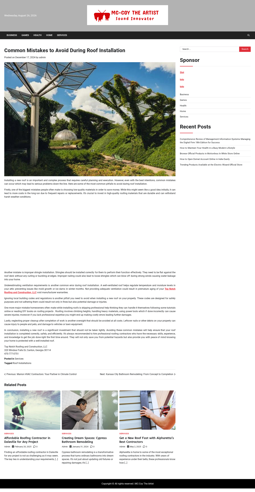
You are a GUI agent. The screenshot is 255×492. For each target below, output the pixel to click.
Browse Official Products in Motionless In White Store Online (210, 153)
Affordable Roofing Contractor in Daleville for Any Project (27, 440)
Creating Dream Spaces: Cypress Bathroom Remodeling (84, 440)
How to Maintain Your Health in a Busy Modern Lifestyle (207, 148)
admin (42, 57)
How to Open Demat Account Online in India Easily (205, 159)
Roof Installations (22, 363)
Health (37, 35)
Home (49, 35)
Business (12, 35)
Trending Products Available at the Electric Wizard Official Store (211, 164)
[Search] (248, 35)
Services (62, 35)
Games (25, 35)
